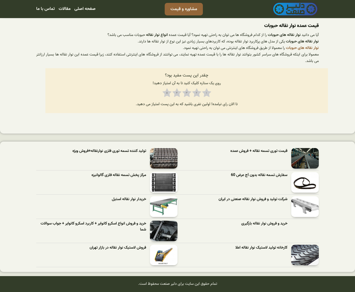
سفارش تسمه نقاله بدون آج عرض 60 (259, 175)
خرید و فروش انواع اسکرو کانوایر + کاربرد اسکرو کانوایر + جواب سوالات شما (93, 227)
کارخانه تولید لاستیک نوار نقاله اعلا (261, 248)
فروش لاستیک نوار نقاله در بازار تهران (118, 248)
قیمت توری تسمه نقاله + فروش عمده (258, 151)
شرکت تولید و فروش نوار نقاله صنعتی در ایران (253, 199)
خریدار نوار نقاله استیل (129, 199)
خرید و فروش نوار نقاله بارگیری (264, 224)
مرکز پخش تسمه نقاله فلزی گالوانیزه (119, 175)
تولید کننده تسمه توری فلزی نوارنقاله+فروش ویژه (109, 151)
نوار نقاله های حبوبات (302, 48)
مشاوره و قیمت (183, 9)
